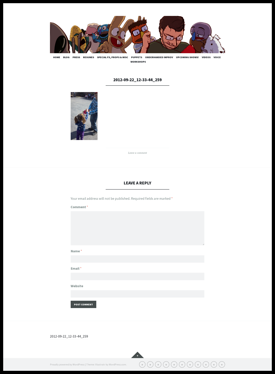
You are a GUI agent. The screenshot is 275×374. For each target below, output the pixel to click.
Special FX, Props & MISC (112, 57)
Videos (206, 57)
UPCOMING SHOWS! (187, 57)
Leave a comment (137, 153)
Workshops (138, 61)
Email (76, 268)
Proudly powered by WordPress (67, 364)
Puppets (136, 57)
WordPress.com (117, 364)
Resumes (88, 57)
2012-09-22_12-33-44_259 (69, 336)
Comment (79, 207)
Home (56, 57)
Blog (66, 57)
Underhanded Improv (159, 57)
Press (76, 57)
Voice (217, 57)
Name (76, 251)
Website (77, 286)
